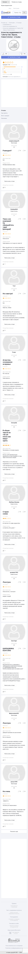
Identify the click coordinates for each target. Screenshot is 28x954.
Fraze (14, 352)
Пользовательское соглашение (14, 945)
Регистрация (16, 8)
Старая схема (6, 513)
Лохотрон (7, 582)
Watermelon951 (14, 713)
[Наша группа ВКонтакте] (11, 933)
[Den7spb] (14, 632)
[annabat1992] (14, 563)
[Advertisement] (14, 93)
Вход (10, 8)
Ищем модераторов (6, 5)
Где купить (4, 113)
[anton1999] (14, 773)
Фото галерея (5, 115)
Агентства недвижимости (14, 76)
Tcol (14, 286)
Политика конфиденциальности (14, 948)
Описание (4, 118)
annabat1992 (14, 572)
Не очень (6, 791)
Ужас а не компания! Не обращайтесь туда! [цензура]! (8, 224)
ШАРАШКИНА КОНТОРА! (8, 650)
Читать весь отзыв (9, 181)
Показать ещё (14, 831)
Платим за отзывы (17, 2)
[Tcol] (14, 277)
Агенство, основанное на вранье (7, 362)
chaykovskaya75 (14, 141)
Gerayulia (14, 423)
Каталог (5, 2)
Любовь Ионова (14, 502)
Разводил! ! (7, 151)
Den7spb (14, 641)
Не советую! (8, 294)
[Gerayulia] (14, 414)
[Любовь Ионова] (14, 493)
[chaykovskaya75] (14, 132)
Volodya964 (14, 209)
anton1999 (14, 782)
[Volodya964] (14, 200)
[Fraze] (14, 343)
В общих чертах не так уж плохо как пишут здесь (7, 436)
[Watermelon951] (14, 704)
